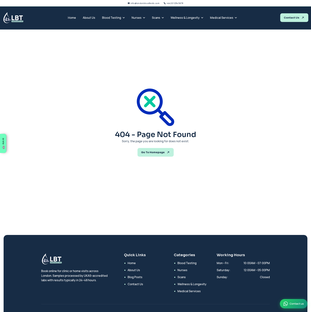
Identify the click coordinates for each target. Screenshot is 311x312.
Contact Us (135, 284)
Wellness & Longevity (185, 18)
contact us (291, 17)
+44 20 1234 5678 (174, 3)
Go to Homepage (153, 152)
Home (72, 18)
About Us (89, 18)
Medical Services (221, 18)
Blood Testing (111, 18)
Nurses (136, 18)
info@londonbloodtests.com (144, 3)
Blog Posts (135, 277)
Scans (156, 18)
